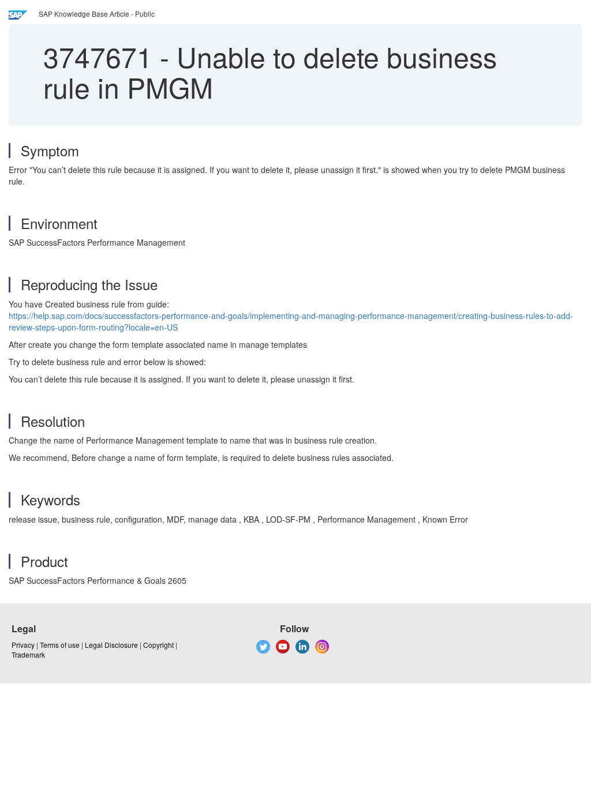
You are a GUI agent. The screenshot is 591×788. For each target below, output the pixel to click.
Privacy (23, 645)
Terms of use (60, 645)
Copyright (158, 645)
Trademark (28, 654)
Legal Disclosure (111, 645)
